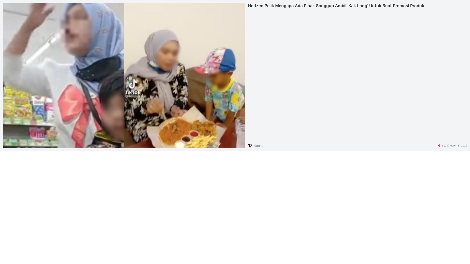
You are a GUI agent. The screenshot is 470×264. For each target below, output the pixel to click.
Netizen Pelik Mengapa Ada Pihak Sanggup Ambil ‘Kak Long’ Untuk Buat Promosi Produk (336, 5)
